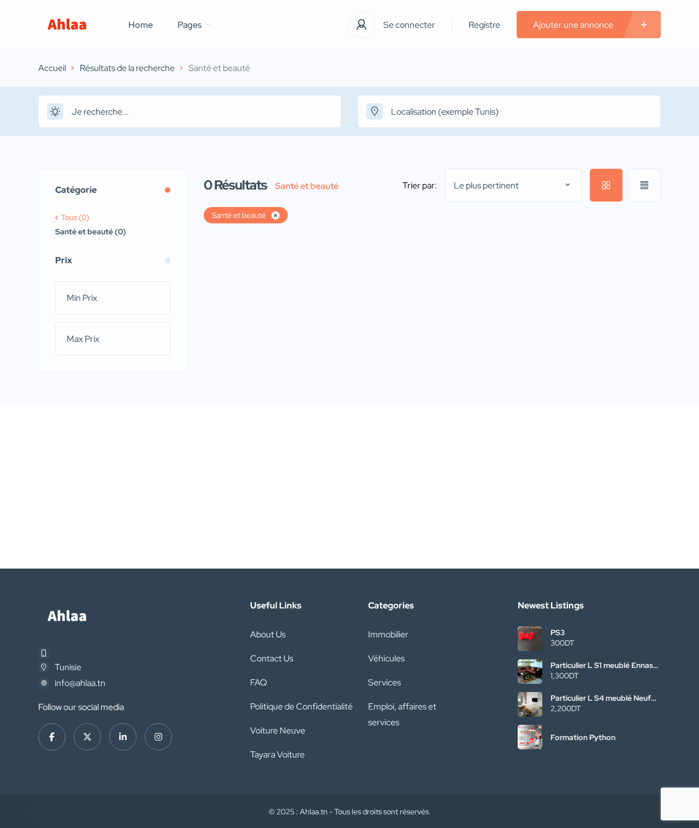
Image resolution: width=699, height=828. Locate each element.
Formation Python (582, 737)
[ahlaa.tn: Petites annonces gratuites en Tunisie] (67, 25)
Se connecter (409, 25)
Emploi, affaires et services (402, 714)
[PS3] (530, 638)
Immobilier (388, 634)
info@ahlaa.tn (80, 683)
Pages (189, 25)
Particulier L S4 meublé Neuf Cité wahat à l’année (600, 698)
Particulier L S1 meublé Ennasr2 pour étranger (605, 665)
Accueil (52, 68)
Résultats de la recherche (127, 68)
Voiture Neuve (277, 730)
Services (384, 682)
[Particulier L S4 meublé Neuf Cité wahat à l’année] (530, 704)
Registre (484, 25)
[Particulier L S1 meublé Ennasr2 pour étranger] (530, 671)
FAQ (258, 682)
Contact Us (271, 658)
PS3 (557, 632)
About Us (268, 634)
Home (140, 25)
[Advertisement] (349, 486)
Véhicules (386, 658)
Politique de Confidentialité (301, 706)
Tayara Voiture (277, 754)
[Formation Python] (530, 737)
